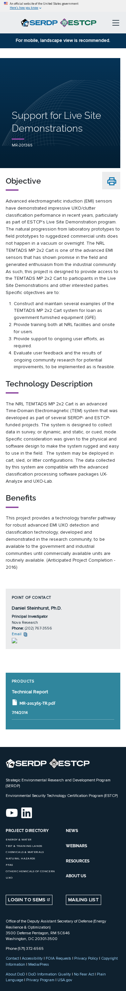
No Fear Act (84, 974)
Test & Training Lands (24, 846)
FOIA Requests (58, 958)
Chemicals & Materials (25, 852)
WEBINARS (76, 845)
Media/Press (38, 964)
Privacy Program (40, 979)
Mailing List (83, 900)
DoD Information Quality (49, 974)
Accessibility (32, 958)
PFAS (9, 865)
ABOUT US (76, 876)
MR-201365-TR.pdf (37, 703)
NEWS (72, 830)
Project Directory (27, 830)
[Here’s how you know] (63, 6)
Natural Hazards (20, 858)
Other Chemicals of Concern (30, 871)
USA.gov (64, 979)
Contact (12, 958)
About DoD (15, 974)
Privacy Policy (86, 958)
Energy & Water (18, 839)
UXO (9, 878)
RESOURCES (77, 861)
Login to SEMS (27, 900)
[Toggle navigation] (116, 22)
